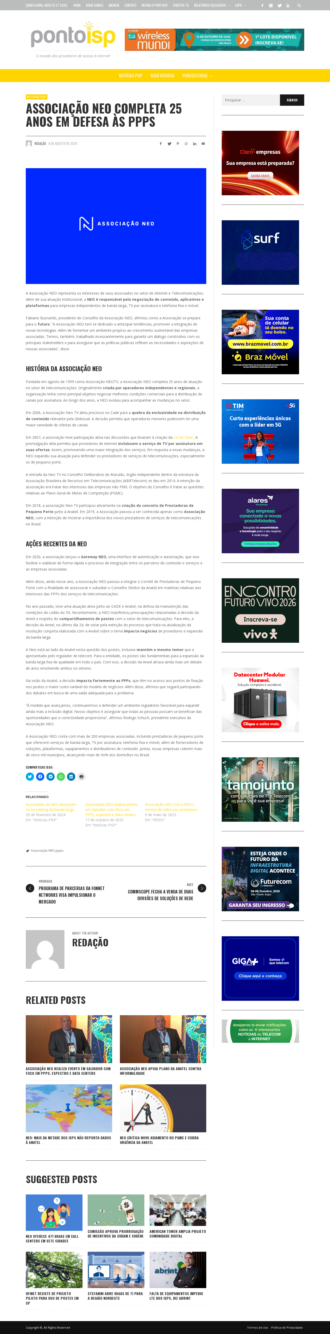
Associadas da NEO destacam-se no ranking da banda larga (51, 807)
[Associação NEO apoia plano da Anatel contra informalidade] (155, 1039)
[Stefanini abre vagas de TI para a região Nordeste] (107, 1270)
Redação (40, 143)
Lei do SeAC (184, 437)
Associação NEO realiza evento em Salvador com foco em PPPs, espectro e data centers (111, 809)
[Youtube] (288, 5)
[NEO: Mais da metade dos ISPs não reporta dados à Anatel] (61, 1108)
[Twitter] (279, 5)
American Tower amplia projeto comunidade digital (178, 1234)
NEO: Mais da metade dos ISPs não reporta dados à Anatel (68, 1140)
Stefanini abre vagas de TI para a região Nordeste (115, 1296)
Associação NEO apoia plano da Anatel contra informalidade (160, 1071)
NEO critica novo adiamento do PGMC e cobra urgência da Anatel (159, 1140)
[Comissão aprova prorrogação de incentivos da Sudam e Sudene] (107, 1210)
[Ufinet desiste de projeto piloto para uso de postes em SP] (46, 1270)
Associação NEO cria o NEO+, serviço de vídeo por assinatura (171, 807)
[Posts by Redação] (29, 143)
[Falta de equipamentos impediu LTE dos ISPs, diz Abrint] (169, 1270)
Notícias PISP (36, 97)
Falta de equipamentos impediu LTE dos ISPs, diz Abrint (176, 1296)
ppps (59, 850)
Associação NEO (43, 850)
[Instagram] (271, 5)
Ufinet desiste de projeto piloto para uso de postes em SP (52, 1298)
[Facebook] (262, 5)
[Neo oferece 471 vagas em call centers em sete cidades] (46, 1212)
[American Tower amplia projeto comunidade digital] (169, 1210)
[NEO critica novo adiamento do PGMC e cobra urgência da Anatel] (155, 1108)
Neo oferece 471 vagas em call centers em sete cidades (52, 1238)
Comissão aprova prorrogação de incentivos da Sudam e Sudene (116, 1234)
